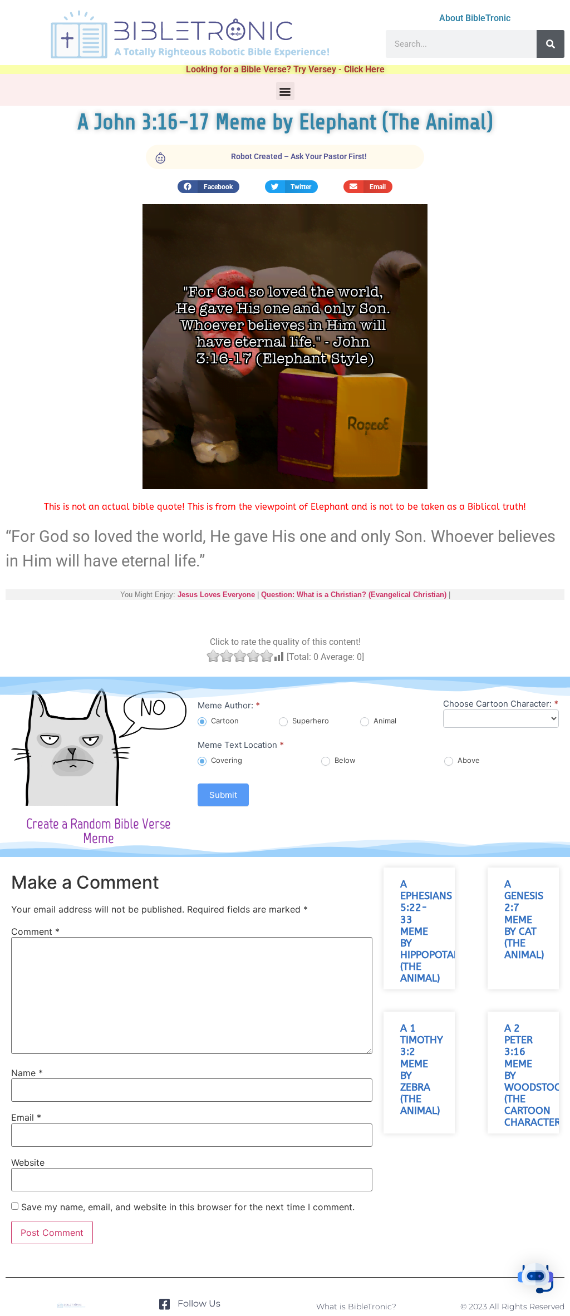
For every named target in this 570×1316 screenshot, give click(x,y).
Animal (383, 720)
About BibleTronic (474, 18)
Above (467, 760)
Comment (35, 931)
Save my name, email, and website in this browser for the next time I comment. (188, 1206)
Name (27, 1072)
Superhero (309, 720)
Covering (225, 760)
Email (26, 1117)
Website (28, 1162)
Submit (223, 795)
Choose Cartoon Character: (500, 704)
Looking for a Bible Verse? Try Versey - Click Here (285, 69)
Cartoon (224, 720)
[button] (285, 91)
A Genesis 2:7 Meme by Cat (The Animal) (524, 920)
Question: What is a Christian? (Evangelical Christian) (353, 594)
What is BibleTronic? (356, 1307)
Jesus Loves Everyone (216, 594)
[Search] (550, 44)
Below (344, 760)
